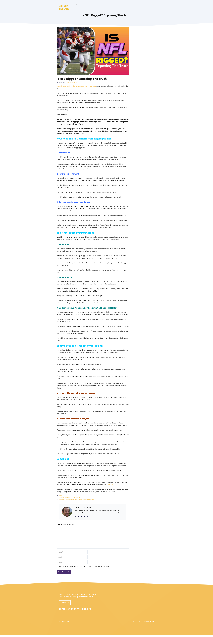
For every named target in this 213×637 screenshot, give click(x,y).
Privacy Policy (137, 621)
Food (109, 10)
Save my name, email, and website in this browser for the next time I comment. (85, 566)
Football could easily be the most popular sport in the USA (76, 86)
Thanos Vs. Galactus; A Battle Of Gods (69, 497)
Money (134, 5)
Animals (91, 5)
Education (110, 5)
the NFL (110, 485)
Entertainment (122, 5)
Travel (78, 10)
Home (83, 5)
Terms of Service (149, 621)
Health (86, 10)
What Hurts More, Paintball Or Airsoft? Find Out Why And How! (76, 499)
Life (94, 10)
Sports (101, 10)
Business (100, 5)
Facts (116, 10)
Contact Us (65, 603)
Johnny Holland (64, 7)
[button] (77, 4)
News (60, 495)
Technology (143, 5)
